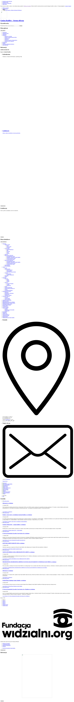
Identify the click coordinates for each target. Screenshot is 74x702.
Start (3, 496)
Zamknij (66, 6)
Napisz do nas (5, 481)
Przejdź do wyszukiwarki (7, 3)
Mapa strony (5, 4)
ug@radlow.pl (7, 419)
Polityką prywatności (27, 6)
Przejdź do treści (5, 2)
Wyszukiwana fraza (3, 25)
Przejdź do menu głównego (7, 1)
